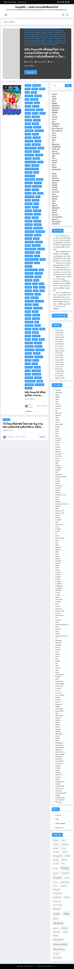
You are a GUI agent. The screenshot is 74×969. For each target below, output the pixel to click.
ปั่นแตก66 (35, 311)
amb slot (35, 106)
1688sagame (36, 85)
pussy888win (40, 231)
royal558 (28, 238)
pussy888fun (38, 228)
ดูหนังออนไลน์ (34, 297)
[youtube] (68, 2)
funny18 (64, 848)
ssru (41, 269)
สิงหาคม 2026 (59, 330)
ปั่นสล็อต (28, 311)
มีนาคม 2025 (59, 369)
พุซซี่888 (28, 318)
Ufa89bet (28, 287)
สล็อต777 (47, 31)
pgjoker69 (28, 203)
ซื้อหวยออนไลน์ (56, 221)
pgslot (54, 115)
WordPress (35, 966)
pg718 (57, 540)
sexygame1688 (29, 252)
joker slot (54, 151)
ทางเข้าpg (28, 304)
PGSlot (51, 62)
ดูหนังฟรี (54, 185)
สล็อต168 (57, 28)
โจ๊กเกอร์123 (45, 45)
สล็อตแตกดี (35, 37)
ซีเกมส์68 (38, 294)
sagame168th (29, 242)
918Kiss (34, 92)
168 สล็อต (28, 85)
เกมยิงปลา (37, 39)
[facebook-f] (58, 2)
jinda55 (41, 148)
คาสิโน (42, 290)
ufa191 (35, 283)
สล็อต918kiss (29, 33)
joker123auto (29, 155)
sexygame (41, 249)
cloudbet (35, 123)
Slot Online (29, 256)
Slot (38, 252)
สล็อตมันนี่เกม (57, 33)
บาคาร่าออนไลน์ (37, 308)
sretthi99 (28, 266)
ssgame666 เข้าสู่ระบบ (31, 269)
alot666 (28, 106)
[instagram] (66, 2)
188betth (35, 89)
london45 (28, 172)
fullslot (28, 137)
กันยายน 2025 (59, 355)
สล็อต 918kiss (48, 28)
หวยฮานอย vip (39, 356)
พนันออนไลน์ (36, 315)
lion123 (40, 162)
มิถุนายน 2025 (59, 362)
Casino (28, 123)
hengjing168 (36, 144)
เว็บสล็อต (49, 41)
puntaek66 (28, 224)
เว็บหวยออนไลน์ (58, 41)
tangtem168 (39, 273)
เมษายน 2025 (59, 367)
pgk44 (36, 203)
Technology (29, 276)
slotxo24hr (29, 263)
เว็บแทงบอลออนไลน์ (46, 43)
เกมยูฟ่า (44, 39)
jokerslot (54, 162)
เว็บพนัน (31, 41)
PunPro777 (37, 221)
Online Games (36, 186)
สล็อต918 (61, 31)
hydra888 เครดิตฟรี (30, 148)
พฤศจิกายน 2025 (60, 351)
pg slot (54, 135)
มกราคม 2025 (59, 373)
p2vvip (27, 189)
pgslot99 (28, 210)
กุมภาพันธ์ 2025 (59, 371)
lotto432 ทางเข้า (30, 176)
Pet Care (28, 193)
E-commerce (29, 130)
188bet (27, 89)
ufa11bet (28, 283)
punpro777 (55, 219)
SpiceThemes (54, 966)
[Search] (63, 15)
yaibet (35, 290)
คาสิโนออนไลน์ (29, 294)
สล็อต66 (40, 31)
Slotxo (42, 259)
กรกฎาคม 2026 (59, 332)
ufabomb (28, 290)
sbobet (28, 245)
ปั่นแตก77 (28, 315)
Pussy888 (28, 228)
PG (34, 193)
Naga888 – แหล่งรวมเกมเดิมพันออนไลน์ (36, 7)
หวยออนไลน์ (56, 224)
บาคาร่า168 (28, 308)
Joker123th (39, 155)
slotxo (53, 121)
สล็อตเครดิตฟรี (35, 35)
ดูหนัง (27, 297)
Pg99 (38, 196)
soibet (37, 263)
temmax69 (28, 280)
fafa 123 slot (39, 130)
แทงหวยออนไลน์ (35, 45)
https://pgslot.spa (57, 131)
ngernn (28, 186)
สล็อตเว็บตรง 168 (55, 35)
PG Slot (40, 193)
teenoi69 (38, 276)
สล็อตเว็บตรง (45, 35)
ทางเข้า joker (56, 149)
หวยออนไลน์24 (53, 37)
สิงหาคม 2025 (59, 357)
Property (35, 217)
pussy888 (54, 117)
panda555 (35, 189)
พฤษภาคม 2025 (59, 364)
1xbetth (42, 89)
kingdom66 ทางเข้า (30, 162)
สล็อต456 (27, 31)
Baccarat (39, 109)
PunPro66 (28, 221)
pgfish (27, 200)
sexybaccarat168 (30, 249)
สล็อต (40, 28)
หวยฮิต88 (31, 39)
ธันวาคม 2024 (59, 376)
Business (36, 120)
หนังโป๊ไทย (55, 126)
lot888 (36, 172)
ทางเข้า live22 (39, 301)
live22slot (35, 165)
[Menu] (6, 15)
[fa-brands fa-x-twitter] (61, 2)
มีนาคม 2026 (59, 342)
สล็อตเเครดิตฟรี (40, 349)
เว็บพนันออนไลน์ (40, 41)
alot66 (37, 102)
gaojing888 (29, 141)
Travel (36, 280)
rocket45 (37, 235)
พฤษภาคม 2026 (59, 337)
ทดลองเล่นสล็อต (29, 301)
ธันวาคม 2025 (59, 348)
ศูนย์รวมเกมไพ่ (33, 28)
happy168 (37, 141)
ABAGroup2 (34, 99)
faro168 (28, 134)
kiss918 (54, 137)
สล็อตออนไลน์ (38, 343)
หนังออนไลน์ (43, 37)
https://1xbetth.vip (57, 128)
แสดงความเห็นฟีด (60, 823)
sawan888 (39, 242)
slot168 (37, 256)
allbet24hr (29, 102)
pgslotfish (29, 214)
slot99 (54, 101)
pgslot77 (35, 207)
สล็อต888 (54, 31)
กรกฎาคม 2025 (59, 360)
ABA (27, 99)
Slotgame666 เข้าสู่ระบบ (31, 259)
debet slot (28, 127)
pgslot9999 (37, 210)
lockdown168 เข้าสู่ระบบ (32, 169)
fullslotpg (36, 137)
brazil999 (28, 120)
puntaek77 (37, 224)
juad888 (28, 158)
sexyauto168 (36, 245)
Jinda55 (67, 856)
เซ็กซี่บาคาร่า (58, 39)
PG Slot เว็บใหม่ (29, 196)
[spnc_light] (67, 15)
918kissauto (29, 96)
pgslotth (37, 214)
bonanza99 (36, 116)
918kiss (54, 174)
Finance (35, 134)
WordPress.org (59, 828)
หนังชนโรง (55, 178)
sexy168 (57, 606)
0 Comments (43, 406)
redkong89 (29, 235)
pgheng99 (35, 200)
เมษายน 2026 (59, 339)
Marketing (28, 182)
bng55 (27, 116)
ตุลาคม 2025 (58, 353)
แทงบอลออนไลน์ (29, 384)
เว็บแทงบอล (35, 43)
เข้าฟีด (57, 819)
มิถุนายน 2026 (59, 335)
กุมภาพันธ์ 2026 (59, 344)
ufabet (42, 287)
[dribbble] (63, 2)
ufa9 (35, 287)
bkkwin (42, 113)
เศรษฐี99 (56, 43)
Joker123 (36, 151)
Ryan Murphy (29, 62)
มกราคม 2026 (59, 346)
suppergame (29, 273)
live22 (27, 165)
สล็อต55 (34, 31)
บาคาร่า (35, 304)
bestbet (28, 113)
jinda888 (28, 151)
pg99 (63, 863)
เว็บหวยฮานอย (29, 377)
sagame (36, 238)
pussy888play (29, 231)
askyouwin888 (30, 109)
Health (28, 144)
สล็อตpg (43, 33)
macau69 (39, 179)
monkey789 (38, 182)
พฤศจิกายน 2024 (60, 378)
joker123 (54, 94)
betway (35, 113)
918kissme (38, 96)
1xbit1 (27, 92)
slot (53, 142)
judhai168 (36, 158)
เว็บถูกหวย (37, 367)
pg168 (54, 96)
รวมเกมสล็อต (36, 318)
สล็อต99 (37, 33)
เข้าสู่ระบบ (58, 815)
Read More (30, 72)
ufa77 (41, 283)
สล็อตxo (50, 33)
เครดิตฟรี (50, 39)
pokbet (27, 217)
